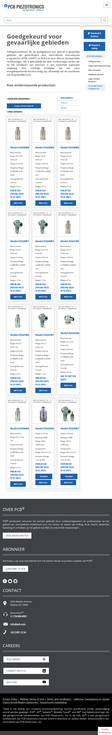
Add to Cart (18, 203)
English (64, 103)
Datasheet (44, 476)
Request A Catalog (95, 47)
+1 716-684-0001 (18, 616)
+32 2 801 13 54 (18, 632)
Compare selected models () (23, 106)
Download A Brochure (96, 35)
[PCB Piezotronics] (24, 7)
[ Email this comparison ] (18, 98)
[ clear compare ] (15, 111)
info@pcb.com (18, 624)
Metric (63, 108)
